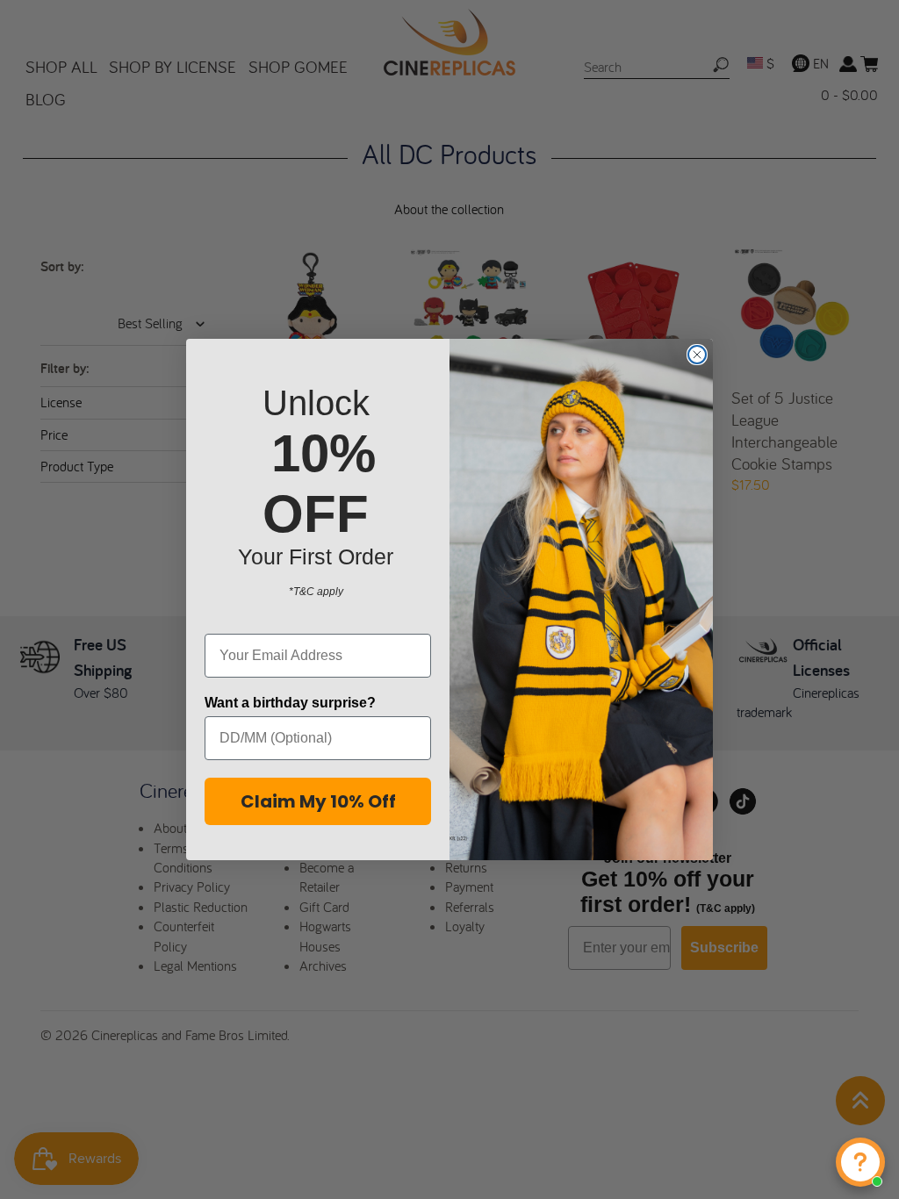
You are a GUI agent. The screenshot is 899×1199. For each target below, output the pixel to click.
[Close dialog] (697, 354)
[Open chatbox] (860, 1162)
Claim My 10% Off (318, 801)
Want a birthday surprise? (290, 702)
